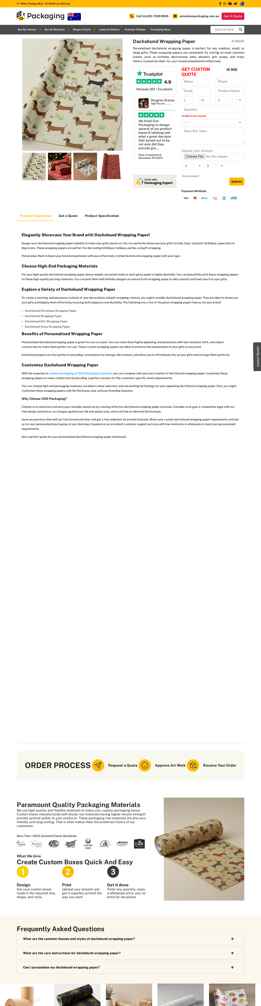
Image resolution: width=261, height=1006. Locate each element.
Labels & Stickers (109, 29)
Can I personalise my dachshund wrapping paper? (61, 967)
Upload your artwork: (197, 151)
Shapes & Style (82, 29)
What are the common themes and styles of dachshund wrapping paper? (79, 939)
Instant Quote (258, 356)
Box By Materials (55, 29)
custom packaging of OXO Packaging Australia (80, 373)
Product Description (35, 216)
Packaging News (160, 29)
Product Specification (102, 216)
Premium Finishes (135, 29)
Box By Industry (27, 29)
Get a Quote (68, 216)
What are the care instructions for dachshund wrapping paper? (72, 953)
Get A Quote (233, 16)
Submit (236, 182)
